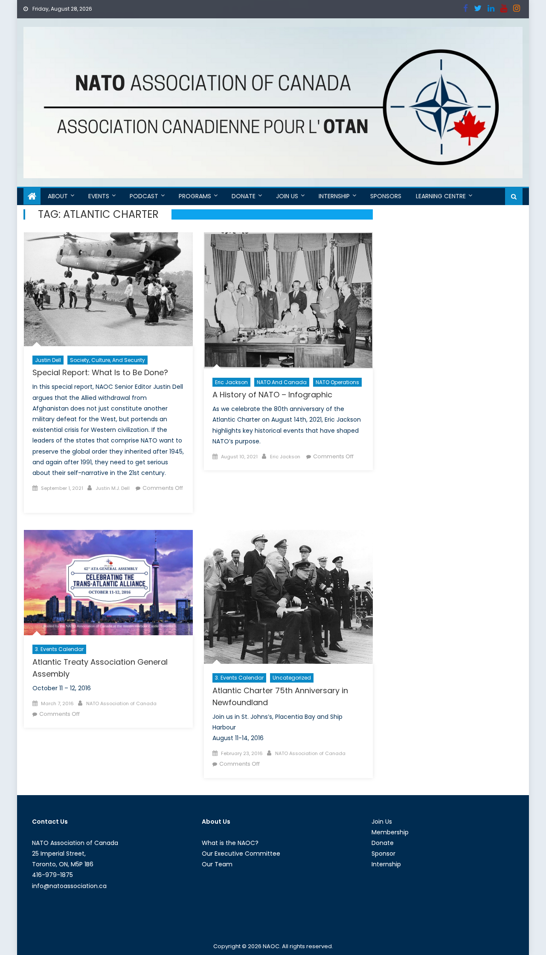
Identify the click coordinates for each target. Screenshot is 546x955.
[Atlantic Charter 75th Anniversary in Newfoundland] (288, 597)
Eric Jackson (231, 382)
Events (98, 196)
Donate (244, 196)
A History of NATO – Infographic (272, 394)
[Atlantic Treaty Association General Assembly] (108, 583)
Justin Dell (48, 360)
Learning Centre (441, 196)
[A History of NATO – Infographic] (288, 300)
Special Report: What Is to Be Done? (100, 372)
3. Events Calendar (59, 649)
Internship (334, 196)
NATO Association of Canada (121, 703)
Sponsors (385, 196)
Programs (195, 196)
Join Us (287, 196)
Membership (390, 832)
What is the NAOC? (230, 843)
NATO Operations (337, 382)
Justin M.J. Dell (113, 488)
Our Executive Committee (241, 853)
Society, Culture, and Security (107, 360)
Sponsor (383, 853)
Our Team (217, 864)
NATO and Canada (282, 382)
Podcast (144, 196)
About (58, 196)
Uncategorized (292, 677)
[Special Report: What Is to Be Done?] (108, 289)
